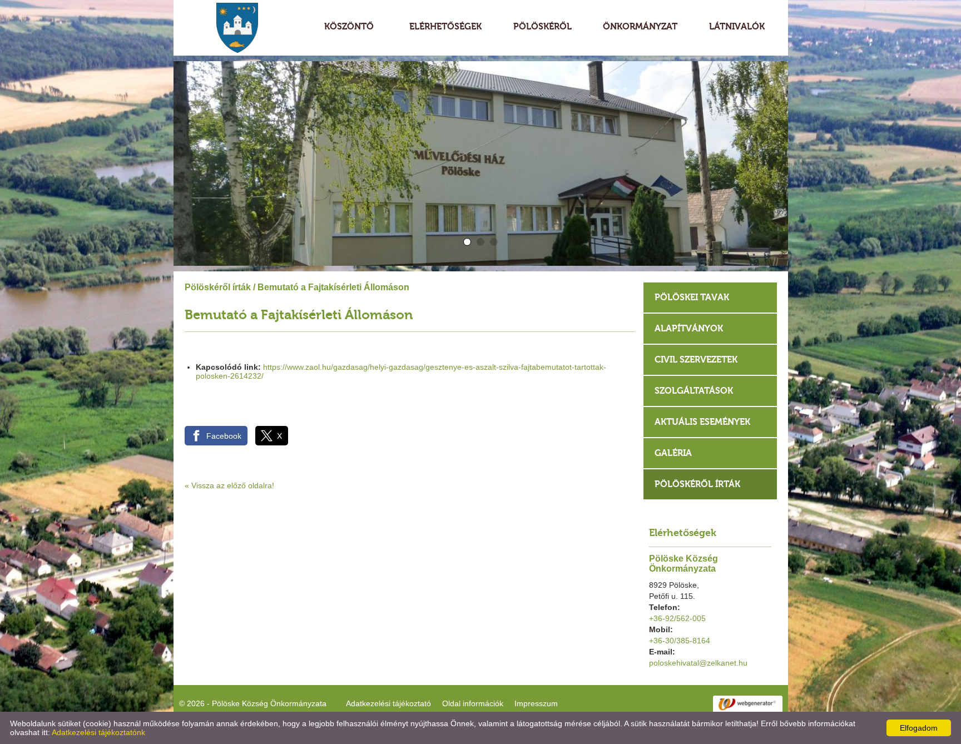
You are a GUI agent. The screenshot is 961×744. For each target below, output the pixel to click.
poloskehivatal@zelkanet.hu (698, 662)
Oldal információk (472, 703)
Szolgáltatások (694, 390)
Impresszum (536, 703)
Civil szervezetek (696, 359)
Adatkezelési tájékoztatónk (98, 732)
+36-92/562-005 (677, 618)
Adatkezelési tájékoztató (388, 703)
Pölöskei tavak (692, 297)
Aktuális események (702, 421)
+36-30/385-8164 (679, 640)
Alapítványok (689, 328)
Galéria (673, 453)
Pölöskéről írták (218, 287)
